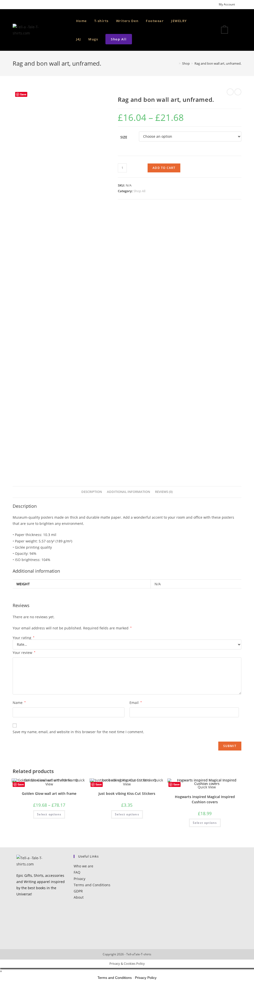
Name (19, 702)
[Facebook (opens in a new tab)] (20, 4)
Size (123, 137)
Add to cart (164, 168)
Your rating (23, 638)
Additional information (128, 492)
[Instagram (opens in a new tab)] (25, 4)
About (79, 897)
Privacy (79, 878)
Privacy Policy (146, 978)
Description (91, 492)
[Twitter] (17, 907)
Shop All (139, 191)
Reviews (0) (164, 492)
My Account (227, 4)
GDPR (78, 891)
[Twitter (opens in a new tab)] (15, 4)
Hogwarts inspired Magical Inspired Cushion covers (205, 799)
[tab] (91, 492)
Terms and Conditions (92, 885)
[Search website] (141, 39)
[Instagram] (17, 926)
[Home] (176, 63)
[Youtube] (17, 936)
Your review (24, 652)
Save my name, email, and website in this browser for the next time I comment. (78, 731)
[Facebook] (17, 916)
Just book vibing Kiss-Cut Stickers (126, 793)
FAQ (77, 872)
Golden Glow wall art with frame (49, 793)
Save (23, 94)
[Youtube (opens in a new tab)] (31, 4)
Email (135, 702)
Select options (49, 814)
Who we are (83, 866)
